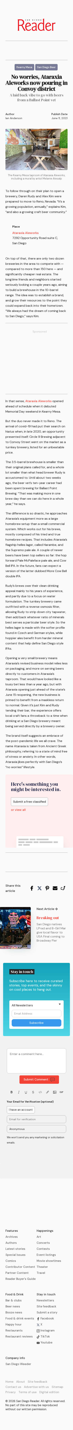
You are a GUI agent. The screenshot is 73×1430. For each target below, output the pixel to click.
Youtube (46, 1342)
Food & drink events (19, 1318)
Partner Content (17, 1273)
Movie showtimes (49, 1261)
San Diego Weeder (18, 1364)
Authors (11, 1243)
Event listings (46, 1255)
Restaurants (14, 1330)
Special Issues (15, 1255)
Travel (41, 1273)
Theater (42, 1267)
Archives (11, 1237)
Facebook (47, 1318)
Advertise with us (36, 1387)
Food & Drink (14, 1294)
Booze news (13, 1312)
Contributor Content (20, 1267)
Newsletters (45, 1300)
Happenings (45, 1231)
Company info (15, 1358)
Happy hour (13, 1324)
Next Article (45, 909)
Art (39, 1237)
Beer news (12, 1306)
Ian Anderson (13, 118)
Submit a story (47, 1312)
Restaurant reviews (19, 1336)
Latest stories (15, 1249)
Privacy (10, 1392)
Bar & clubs (13, 1300)
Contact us (13, 1387)
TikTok (45, 1336)
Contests (43, 1249)
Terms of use (27, 1392)
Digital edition (49, 1392)
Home (9, 1382)
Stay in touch (46, 1294)
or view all (18, 810)
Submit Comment (36, 1079)
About (20, 1382)
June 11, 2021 (60, 118)
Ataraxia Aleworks (25, 233)
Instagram (47, 1330)
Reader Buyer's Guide (20, 1279)
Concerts (43, 1243)
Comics (10, 1261)
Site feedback (46, 1306)
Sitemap (57, 1387)
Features (11, 1231)
